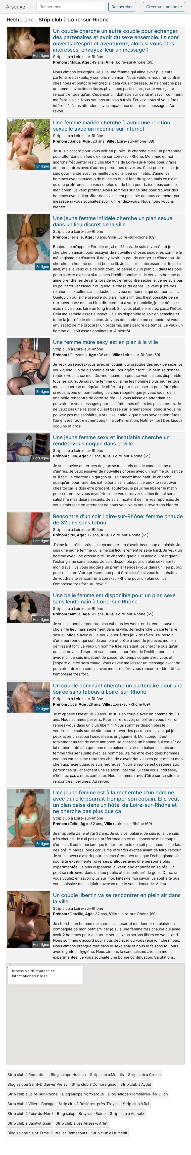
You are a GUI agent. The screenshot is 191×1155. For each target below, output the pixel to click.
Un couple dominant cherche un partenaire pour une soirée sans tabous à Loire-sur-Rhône (117, 688)
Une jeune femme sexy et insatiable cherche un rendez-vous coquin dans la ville (111, 440)
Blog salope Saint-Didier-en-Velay (37, 1084)
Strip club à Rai (136, 1103)
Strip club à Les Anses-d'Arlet (81, 1123)
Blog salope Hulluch (68, 1074)
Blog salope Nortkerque (83, 1094)
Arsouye (15, 7)
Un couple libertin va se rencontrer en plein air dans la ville (117, 898)
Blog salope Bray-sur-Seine (81, 1113)
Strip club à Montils (107, 1074)
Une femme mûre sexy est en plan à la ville (105, 342)
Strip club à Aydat (135, 1084)
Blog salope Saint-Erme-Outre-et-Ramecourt (47, 1133)
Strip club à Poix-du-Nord (30, 1113)
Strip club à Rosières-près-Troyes (89, 1103)
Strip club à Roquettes (27, 1074)
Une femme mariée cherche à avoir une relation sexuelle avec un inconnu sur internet (111, 125)
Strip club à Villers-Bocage (30, 1103)
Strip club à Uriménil (109, 1133)
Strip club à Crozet (144, 1074)
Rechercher (122, 6)
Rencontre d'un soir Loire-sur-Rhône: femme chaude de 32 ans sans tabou (118, 519)
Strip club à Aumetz (127, 1113)
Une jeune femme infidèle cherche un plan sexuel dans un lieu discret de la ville (113, 221)
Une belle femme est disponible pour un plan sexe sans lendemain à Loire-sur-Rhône (114, 598)
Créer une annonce (164, 6)
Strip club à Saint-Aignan (29, 1123)
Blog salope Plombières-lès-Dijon (138, 1094)
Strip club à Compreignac (94, 1084)
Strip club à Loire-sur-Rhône (32, 1094)
